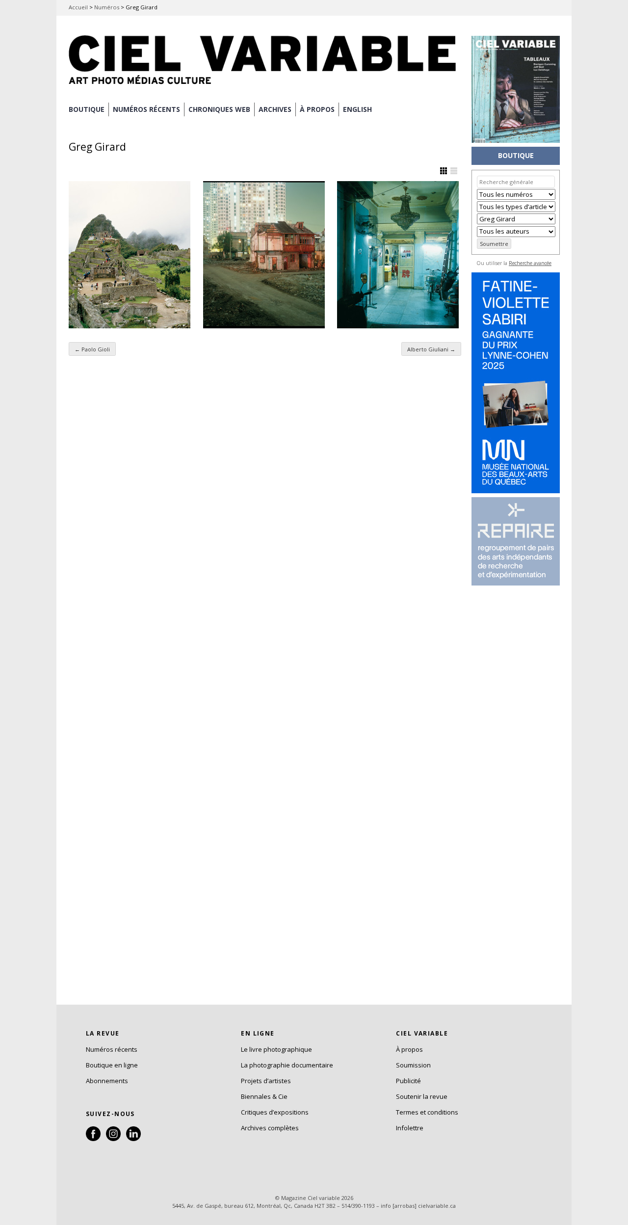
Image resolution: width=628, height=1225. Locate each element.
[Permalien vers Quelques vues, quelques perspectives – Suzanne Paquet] (129, 254)
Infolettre (409, 1127)
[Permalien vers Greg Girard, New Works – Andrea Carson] (398, 254)
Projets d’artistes (266, 1080)
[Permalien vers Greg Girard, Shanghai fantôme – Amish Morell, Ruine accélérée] (264, 254)
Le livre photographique (276, 1049)
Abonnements (107, 1080)
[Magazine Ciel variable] (265, 86)
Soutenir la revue (421, 1096)
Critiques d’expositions (275, 1112)
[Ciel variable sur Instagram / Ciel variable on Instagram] (113, 1138)
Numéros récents (111, 1049)
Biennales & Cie (264, 1096)
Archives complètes (270, 1127)
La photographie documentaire (287, 1065)
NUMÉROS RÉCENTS (146, 109)
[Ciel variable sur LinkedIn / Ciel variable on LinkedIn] (133, 1138)
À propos (409, 1049)
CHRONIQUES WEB (219, 109)
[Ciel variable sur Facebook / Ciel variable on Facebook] (93, 1138)
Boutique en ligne (112, 1065)
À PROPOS (317, 109)
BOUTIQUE (87, 109)
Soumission (413, 1065)
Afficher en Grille (443, 170)
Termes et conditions (427, 1112)
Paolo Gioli (92, 349)
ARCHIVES (275, 109)
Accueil (78, 7)
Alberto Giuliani (431, 349)
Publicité (408, 1080)
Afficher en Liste (453, 170)
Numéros (106, 7)
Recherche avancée (530, 263)
